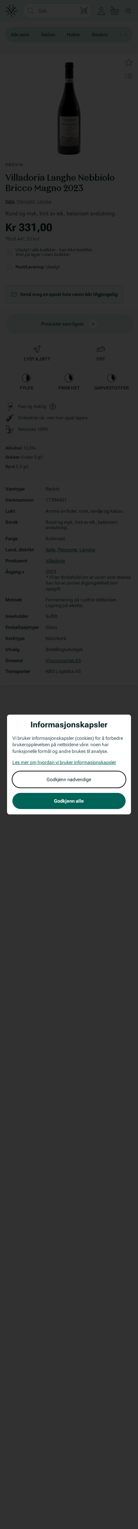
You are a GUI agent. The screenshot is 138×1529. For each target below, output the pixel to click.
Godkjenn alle (69, 801)
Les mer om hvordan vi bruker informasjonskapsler (64, 762)
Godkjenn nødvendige (69, 779)
